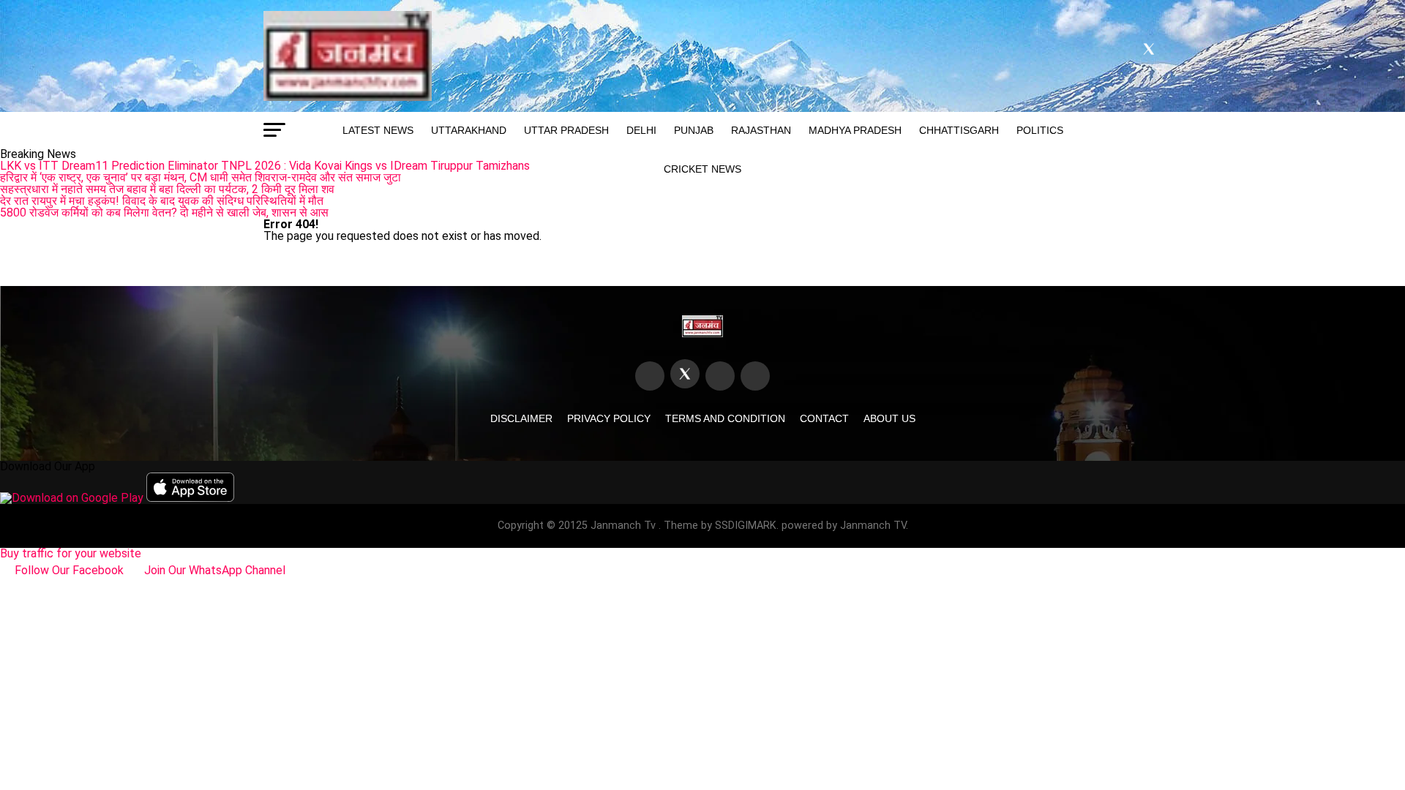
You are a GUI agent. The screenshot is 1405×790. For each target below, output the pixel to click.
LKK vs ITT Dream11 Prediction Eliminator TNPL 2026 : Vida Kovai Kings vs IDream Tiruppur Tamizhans (265, 166)
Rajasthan (761, 130)
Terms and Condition (725, 418)
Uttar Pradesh (566, 130)
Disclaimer (521, 418)
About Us (889, 418)
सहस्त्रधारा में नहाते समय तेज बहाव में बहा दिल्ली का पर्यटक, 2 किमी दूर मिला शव (167, 189)
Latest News (377, 130)
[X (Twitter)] (685, 373)
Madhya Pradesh (855, 130)
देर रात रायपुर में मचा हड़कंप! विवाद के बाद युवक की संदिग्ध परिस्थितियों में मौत (161, 201)
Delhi (641, 130)
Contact (824, 418)
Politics (1039, 130)
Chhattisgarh (959, 130)
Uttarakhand (468, 130)
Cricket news (702, 169)
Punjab (693, 130)
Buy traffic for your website (70, 553)
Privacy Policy (609, 418)
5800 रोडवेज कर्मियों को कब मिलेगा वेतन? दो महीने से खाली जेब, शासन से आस (164, 212)
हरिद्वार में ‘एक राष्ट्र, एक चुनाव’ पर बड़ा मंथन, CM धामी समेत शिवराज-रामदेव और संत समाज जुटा (200, 177)
